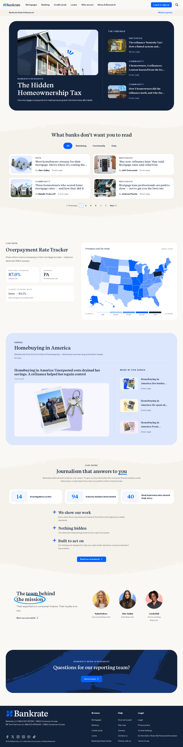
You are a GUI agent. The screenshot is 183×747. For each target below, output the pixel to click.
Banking (95, 725)
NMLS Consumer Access (46, 721)
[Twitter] (12, 736)
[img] (146, 293)
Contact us (122, 736)
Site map (122, 725)
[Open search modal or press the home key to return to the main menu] (177, 5)
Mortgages (96, 720)
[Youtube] (28, 736)
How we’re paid (125, 720)
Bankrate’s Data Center (102, 741)
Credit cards (97, 730)
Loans (94, 736)
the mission (29, 599)
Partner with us (124, 741)
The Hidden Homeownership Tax (49, 89)
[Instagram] (18, 736)
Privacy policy (144, 725)
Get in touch (90, 679)
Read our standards (90, 559)
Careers (121, 730)
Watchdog (81, 145)
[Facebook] (7, 736)
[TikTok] (34, 736)
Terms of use (143, 741)
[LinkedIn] (23, 736)
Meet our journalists (25, 618)
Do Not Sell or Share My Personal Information (157, 736)
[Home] (11, 4)
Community (99, 145)
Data (114, 145)
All (68, 145)
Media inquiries (165, 12)
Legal (140, 720)
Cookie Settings (145, 730)
